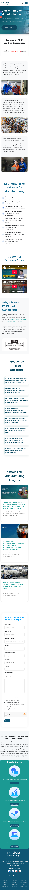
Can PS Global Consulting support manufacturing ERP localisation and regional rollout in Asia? (16, 420)
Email (1, 17)
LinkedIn (1, 15)
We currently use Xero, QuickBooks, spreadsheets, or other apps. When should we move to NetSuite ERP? (16, 380)
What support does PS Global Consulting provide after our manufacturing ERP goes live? (14, 440)
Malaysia (18, 319)
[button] (22, 3)
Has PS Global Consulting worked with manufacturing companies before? (15, 430)
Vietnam (9, 321)
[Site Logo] (5, 3)
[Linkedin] (13, 871)
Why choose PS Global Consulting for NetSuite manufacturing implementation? (15, 450)
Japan (13, 321)
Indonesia (23, 319)
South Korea (7, 323)
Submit (7, 720)
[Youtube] (16, 871)
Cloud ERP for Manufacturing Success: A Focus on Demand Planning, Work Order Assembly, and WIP (13, 545)
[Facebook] (9, 871)
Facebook (1, 12)
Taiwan (21, 321)
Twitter (1, 14)
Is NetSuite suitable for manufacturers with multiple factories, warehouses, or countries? (16, 410)
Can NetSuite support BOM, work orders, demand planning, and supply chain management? (16, 400)
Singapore (12, 319)
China (17, 321)
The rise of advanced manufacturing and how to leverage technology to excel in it (14, 585)
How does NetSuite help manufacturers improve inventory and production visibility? (15, 390)
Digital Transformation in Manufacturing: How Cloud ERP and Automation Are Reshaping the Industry (14, 505)
